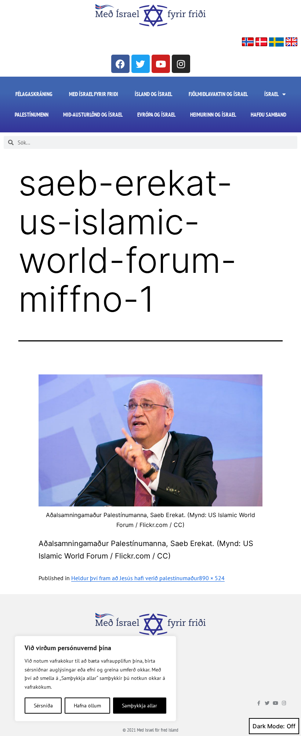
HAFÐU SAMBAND (268, 114)
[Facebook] (120, 64)
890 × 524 (212, 578)
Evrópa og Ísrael (156, 114)
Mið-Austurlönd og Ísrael (93, 114)
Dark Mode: (269, 726)
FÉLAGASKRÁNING (33, 94)
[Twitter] (140, 64)
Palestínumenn (31, 114)
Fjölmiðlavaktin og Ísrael (218, 94)
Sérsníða (43, 705)
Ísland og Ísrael (153, 94)
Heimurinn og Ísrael (213, 114)
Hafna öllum (87, 705)
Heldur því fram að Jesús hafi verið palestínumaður (135, 578)
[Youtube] (161, 64)
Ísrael (271, 94)
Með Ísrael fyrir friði (93, 94)
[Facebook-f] (258, 703)
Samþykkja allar (139, 705)
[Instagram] (181, 64)
